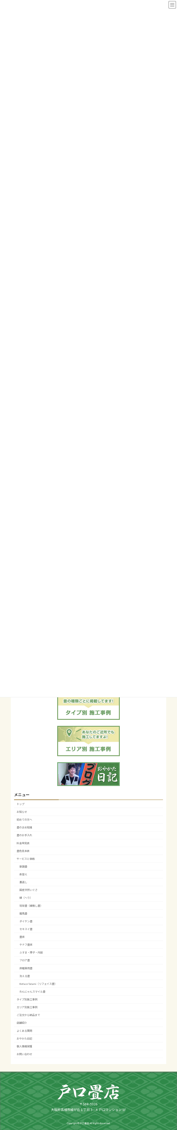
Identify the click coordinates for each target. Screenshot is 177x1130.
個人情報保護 (24, 1046)
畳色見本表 (23, 850)
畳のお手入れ (24, 835)
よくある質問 (24, 1030)
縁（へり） (25, 897)
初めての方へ (24, 819)
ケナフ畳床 (25, 944)
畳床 (22, 937)
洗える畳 (24, 975)
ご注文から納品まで (28, 1015)
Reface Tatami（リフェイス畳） (38, 983)
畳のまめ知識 (24, 827)
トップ (20, 804)
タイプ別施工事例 (27, 999)
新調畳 (23, 866)
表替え (23, 874)
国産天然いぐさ (28, 890)
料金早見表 (23, 843)
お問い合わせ (24, 1054)
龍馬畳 (23, 913)
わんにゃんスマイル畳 (32, 991)
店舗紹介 (22, 1022)
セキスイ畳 (25, 929)
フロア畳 (24, 960)
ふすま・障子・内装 (31, 952)
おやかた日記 (24, 1038)
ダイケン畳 (25, 921)
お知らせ (22, 811)
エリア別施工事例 (27, 1007)
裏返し (23, 882)
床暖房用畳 (25, 968)
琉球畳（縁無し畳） (31, 905)
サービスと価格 (26, 858)
